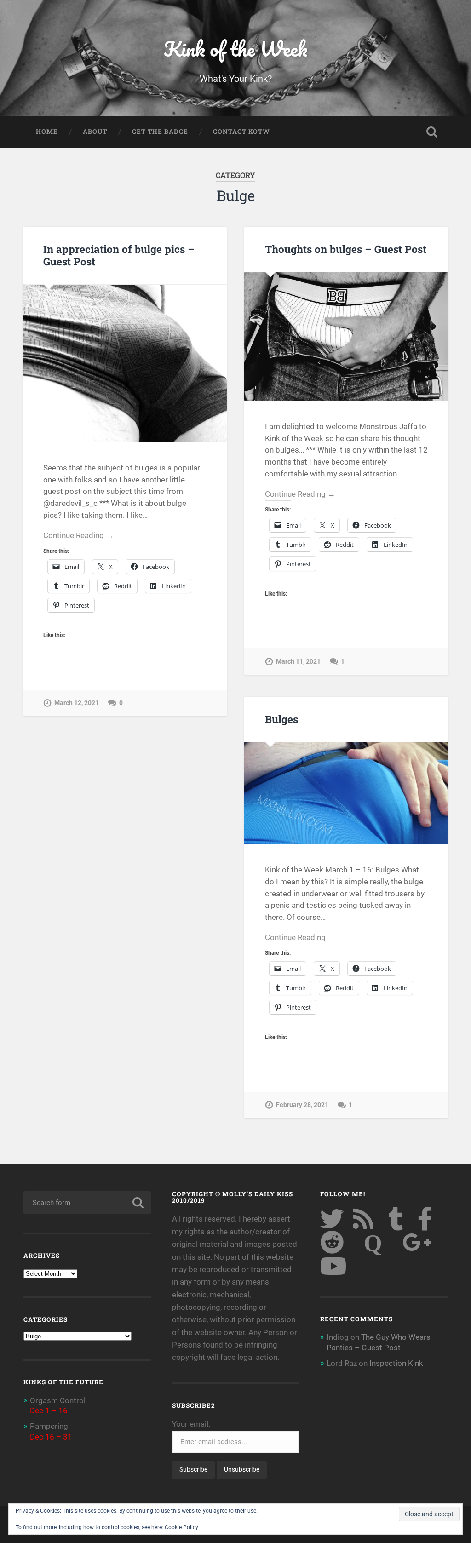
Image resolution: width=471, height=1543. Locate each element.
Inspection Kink (396, 1363)
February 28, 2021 (302, 1105)
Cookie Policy (181, 1527)
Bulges (281, 719)
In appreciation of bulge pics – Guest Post (119, 255)
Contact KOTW (241, 131)
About (95, 131)
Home (47, 131)
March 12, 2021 (76, 703)
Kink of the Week (235, 48)
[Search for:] (86, 1202)
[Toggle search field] (432, 132)
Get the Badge (160, 131)
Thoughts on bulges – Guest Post (345, 249)
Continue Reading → (78, 535)
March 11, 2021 (298, 661)
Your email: (191, 1423)
